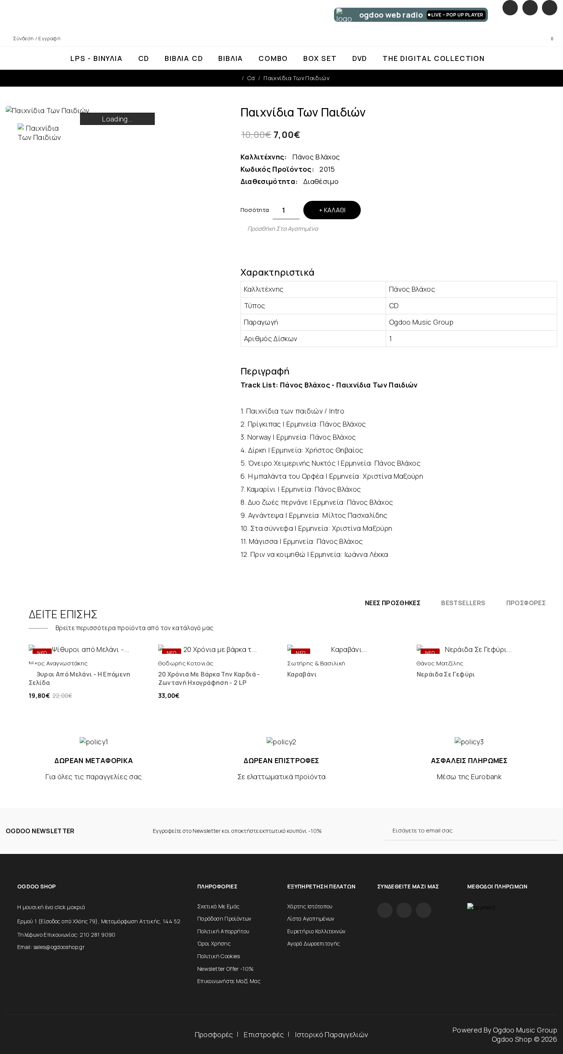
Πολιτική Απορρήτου (223, 931)
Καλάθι (334, 210)
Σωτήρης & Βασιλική (316, 663)
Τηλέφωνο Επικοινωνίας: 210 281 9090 (66, 934)
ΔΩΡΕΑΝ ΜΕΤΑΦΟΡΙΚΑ (93, 760)
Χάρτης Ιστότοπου (310, 906)
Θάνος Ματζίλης (440, 663)
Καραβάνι (302, 674)
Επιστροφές (264, 1034)
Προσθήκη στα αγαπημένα (282, 229)
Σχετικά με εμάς (218, 906)
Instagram (530, 7)
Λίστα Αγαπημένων (311, 918)
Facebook (510, 7)
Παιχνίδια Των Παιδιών (296, 78)
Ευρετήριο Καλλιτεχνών (316, 931)
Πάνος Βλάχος (316, 156)
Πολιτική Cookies (218, 956)
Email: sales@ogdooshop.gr (51, 947)
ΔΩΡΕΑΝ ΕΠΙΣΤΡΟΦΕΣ (281, 760)
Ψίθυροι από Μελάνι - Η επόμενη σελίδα (80, 678)
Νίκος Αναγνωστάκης (58, 663)
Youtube (549, 7)
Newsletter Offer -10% (225, 968)
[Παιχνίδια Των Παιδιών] (39, 132)
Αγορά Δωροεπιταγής (313, 943)
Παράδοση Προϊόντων (224, 918)
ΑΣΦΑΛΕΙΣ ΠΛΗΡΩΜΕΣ (469, 760)
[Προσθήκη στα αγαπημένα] (115, 646)
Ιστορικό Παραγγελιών (331, 1034)
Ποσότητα (255, 210)
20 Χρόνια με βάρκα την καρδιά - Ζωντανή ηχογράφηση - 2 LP (209, 678)
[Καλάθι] (60, 646)
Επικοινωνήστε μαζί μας (228, 981)
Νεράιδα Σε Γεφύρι (446, 674)
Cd (251, 78)
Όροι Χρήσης (214, 943)
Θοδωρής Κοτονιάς (186, 663)
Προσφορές (214, 1034)
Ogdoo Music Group (525, 1029)
